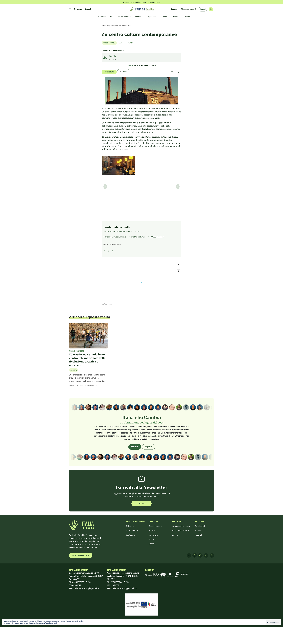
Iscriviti (141, 503)
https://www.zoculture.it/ (115, 237)
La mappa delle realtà (181, 526)
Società (73, 370)
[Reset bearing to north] (178, 271)
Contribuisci (200, 526)
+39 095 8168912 (156, 237)
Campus (175, 535)
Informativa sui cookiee (51, 623)
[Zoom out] (178, 267)
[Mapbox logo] (107, 304)
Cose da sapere (155, 526)
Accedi (203, 9)
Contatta (110, 72)
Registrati (148, 447)
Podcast (152, 530)
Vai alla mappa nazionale (145, 65)
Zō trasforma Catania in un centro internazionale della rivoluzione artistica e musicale (87, 360)
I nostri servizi (132, 530)
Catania (112, 59)
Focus (151, 539)
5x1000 (198, 530)
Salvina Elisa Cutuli (76, 385)
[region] (141, 284)
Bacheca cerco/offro (180, 530)
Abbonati (134, 447)
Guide (151, 544)
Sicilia (112, 56)
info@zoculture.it (138, 237)
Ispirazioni (153, 535)
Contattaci (130, 535)
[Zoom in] (178, 264)
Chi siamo (130, 526)
